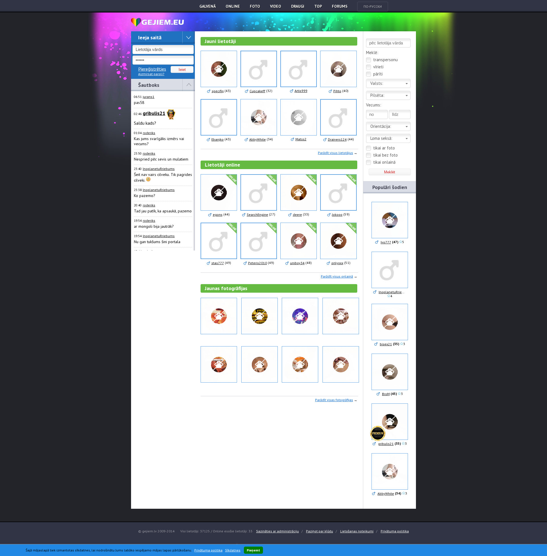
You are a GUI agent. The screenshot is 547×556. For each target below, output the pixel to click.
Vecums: (373, 105)
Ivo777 (386, 242)
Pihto (337, 91)
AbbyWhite (257, 139)
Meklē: (372, 52)
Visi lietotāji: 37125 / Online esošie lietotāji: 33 (216, 531)
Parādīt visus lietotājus (335, 153)
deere (297, 214)
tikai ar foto (384, 148)
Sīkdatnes (232, 550)
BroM (386, 394)
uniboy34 (297, 263)
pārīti (378, 74)
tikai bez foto (385, 155)
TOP (318, 6)
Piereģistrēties (152, 69)
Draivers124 (337, 139)
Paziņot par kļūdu (319, 531)
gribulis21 (386, 444)
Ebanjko (217, 139)
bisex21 (386, 344)
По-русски (373, 6)
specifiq (218, 91)
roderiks (149, 133)
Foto (255, 6)
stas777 (217, 263)
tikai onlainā (384, 162)
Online (233, 6)
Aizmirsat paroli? (151, 74)
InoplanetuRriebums (159, 169)
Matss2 (301, 139)
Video (275, 6)
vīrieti (378, 66)
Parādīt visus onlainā (337, 276)
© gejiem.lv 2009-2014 (156, 531)
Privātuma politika (395, 531)
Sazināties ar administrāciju (277, 531)
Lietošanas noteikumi (356, 531)
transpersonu (385, 59)
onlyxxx (337, 263)
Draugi (297, 6)
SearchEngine (257, 214)
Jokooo (337, 214)
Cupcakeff (257, 91)
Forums (340, 6)
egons (218, 214)
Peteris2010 (257, 263)
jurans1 (148, 97)
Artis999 (301, 91)
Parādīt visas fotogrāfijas (334, 400)
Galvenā (207, 6)
